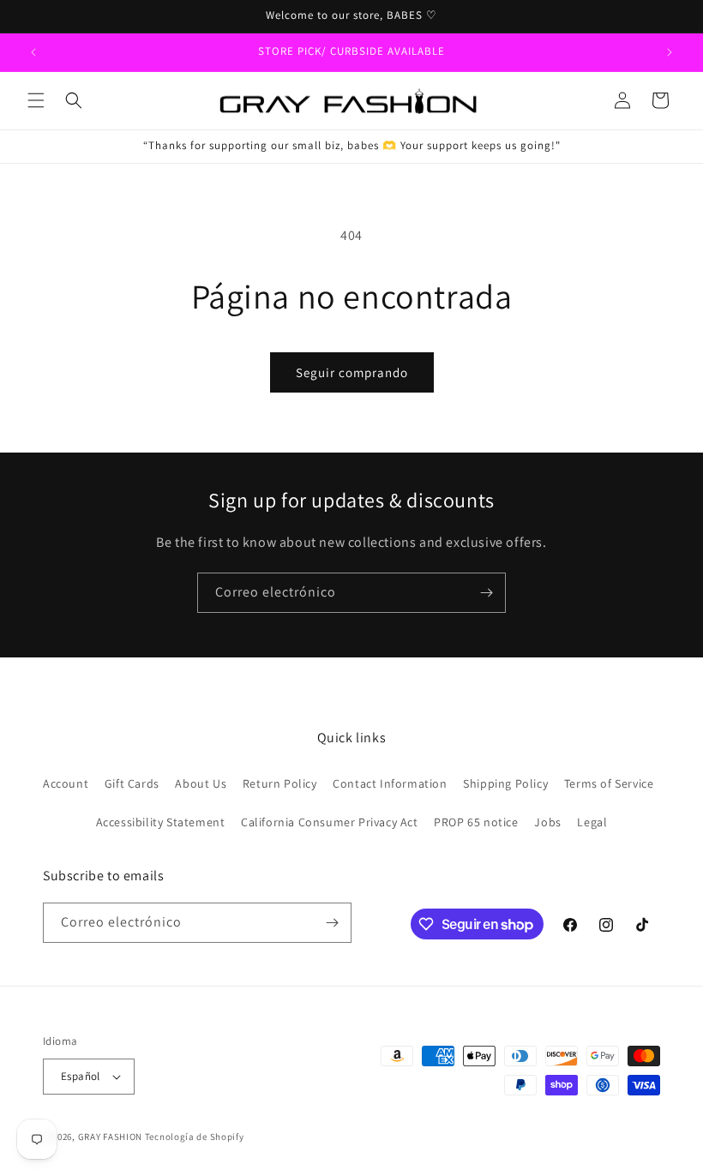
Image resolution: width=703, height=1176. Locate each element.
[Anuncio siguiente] (669, 52)
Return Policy (280, 783)
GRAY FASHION (110, 1137)
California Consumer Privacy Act (329, 822)
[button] (36, 100)
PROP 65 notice (476, 822)
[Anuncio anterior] (33, 52)
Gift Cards (132, 783)
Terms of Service (609, 783)
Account (65, 783)
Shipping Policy (505, 783)
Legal (592, 822)
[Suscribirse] (486, 593)
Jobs (547, 822)
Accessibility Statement (160, 822)
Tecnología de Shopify (194, 1137)
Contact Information (390, 783)
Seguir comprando (352, 372)
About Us (200, 783)
